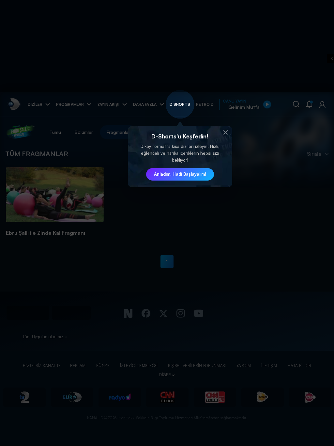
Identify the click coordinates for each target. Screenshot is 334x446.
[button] (226, 132)
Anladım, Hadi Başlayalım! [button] (180, 174)
